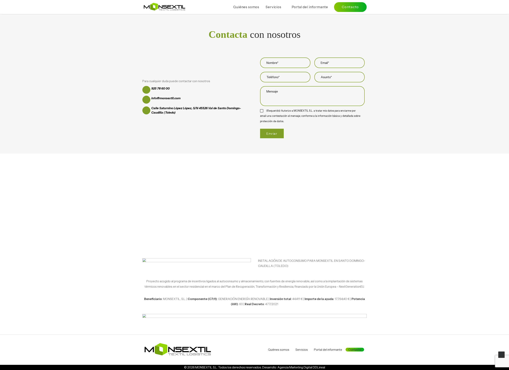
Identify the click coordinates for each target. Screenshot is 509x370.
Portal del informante (310, 7)
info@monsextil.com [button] (166, 98)
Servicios (273, 7)
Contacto (354, 350)
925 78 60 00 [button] (160, 88)
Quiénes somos (246, 7)
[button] (146, 90)
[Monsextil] (164, 7)
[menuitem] (247, 7)
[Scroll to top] (501, 354)
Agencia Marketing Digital (294, 367)
